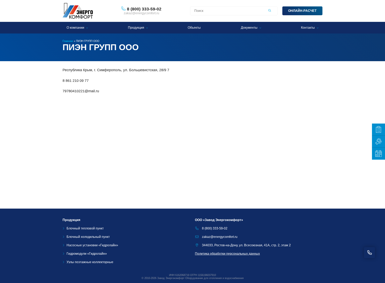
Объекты (194, 27)
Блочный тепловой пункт (85, 228)
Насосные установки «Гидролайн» (92, 245)
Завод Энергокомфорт (170, 278)
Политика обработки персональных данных (227, 253)
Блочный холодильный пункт (88, 236)
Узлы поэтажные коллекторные (90, 262)
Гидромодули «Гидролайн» (87, 253)
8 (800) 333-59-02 (214, 228)
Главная (68, 41)
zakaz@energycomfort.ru (141, 13)
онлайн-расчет (302, 10)
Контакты (308, 27)
